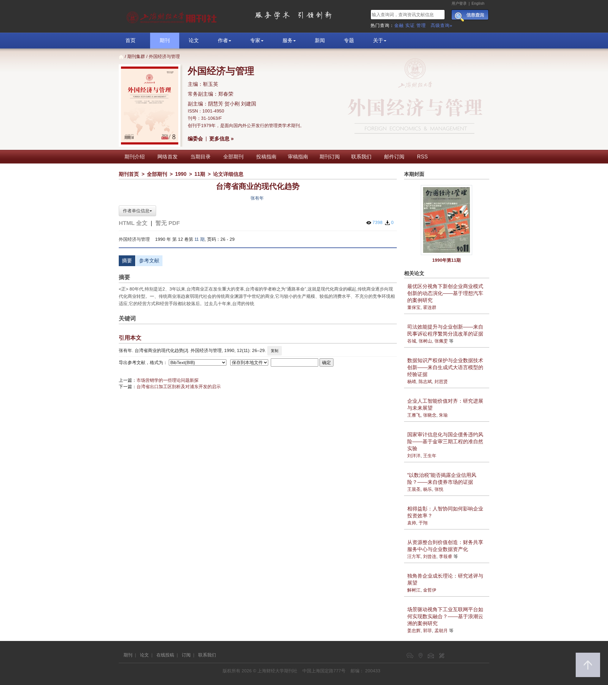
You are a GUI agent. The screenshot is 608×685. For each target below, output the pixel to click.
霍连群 (429, 307)
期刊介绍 (134, 156)
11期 (199, 174)
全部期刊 (233, 156)
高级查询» (442, 25)
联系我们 (361, 156)
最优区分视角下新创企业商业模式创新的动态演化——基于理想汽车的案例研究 (445, 293)
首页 (130, 40)
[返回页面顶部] (588, 665)
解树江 (414, 589)
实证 (410, 25)
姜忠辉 (414, 630)
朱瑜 (443, 415)
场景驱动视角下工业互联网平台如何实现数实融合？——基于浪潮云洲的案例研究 (445, 616)
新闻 (320, 40)
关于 (378, 40)
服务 (287, 40)
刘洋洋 (414, 455)
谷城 (411, 340)
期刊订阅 (330, 156)
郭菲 (427, 630)
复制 (274, 351)
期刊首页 (129, 174)
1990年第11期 (446, 260)
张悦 (438, 489)
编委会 (195, 138)
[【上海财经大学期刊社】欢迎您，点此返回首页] (172, 15)
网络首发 (167, 156)
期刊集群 (136, 56)
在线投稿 (165, 654)
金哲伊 (429, 589)
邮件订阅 (394, 156)
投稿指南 (266, 156)
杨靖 (411, 381)
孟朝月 (441, 630)
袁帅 (411, 522)
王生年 (429, 455)
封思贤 (441, 381)
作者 (223, 40)
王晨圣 (414, 489)
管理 (421, 25)
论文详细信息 (228, 174)
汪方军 (414, 556)
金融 (399, 25)
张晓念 (429, 415)
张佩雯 (441, 340)
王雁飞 (414, 415)
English (478, 3)
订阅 (186, 654)
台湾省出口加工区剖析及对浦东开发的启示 (178, 386)
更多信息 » (221, 138)
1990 (181, 174)
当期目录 (200, 156)
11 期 (199, 239)
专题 (349, 40)
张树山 (425, 340)
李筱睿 (445, 556)
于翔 (423, 522)
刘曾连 (429, 556)
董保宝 (414, 307)
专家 (255, 40)
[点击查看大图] (447, 220)
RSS (422, 156)
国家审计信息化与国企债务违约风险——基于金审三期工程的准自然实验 (445, 441)
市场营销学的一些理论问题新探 (167, 380)
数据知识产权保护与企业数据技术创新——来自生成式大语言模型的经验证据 (445, 367)
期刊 (165, 40)
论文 (194, 40)
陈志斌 (425, 381)
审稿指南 (298, 156)
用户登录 (459, 3)
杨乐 (427, 489)
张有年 (257, 198)
